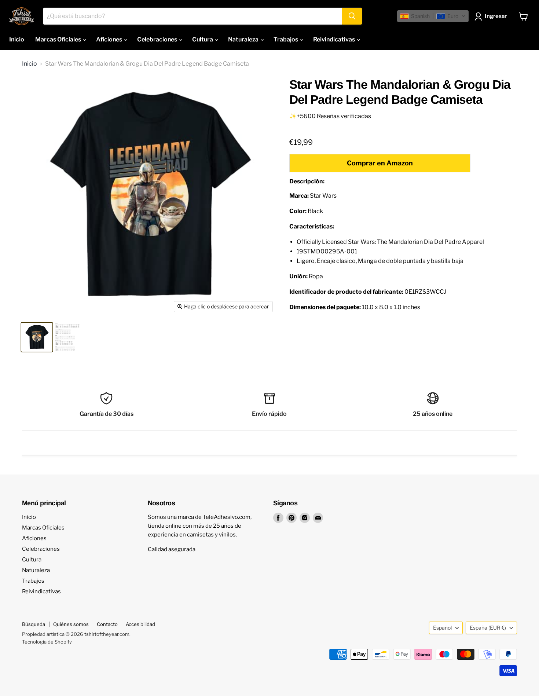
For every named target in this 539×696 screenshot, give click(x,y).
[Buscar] (352, 16)
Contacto (107, 624)
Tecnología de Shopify (47, 642)
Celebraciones (157, 39)
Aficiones (109, 39)
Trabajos (286, 39)
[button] (433, 16)
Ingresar (496, 16)
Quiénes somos (71, 624)
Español (442, 627)
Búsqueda (33, 624)
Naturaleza (244, 39)
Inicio (16, 39)
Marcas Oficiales (58, 39)
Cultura (203, 39)
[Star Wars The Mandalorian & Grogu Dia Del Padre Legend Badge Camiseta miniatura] (36, 337)
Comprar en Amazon (380, 163)
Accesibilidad (140, 624)
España (488, 627)
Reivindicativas (334, 39)
